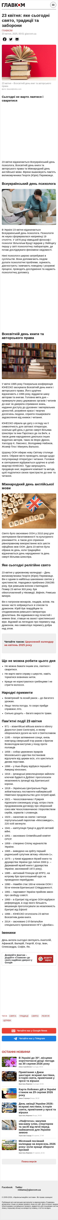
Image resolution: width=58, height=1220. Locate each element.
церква (7, 1020)
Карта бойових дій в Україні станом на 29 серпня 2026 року (37, 1092)
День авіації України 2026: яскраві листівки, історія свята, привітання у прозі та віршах (37, 1108)
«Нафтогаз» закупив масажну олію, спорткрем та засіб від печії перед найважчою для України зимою (36, 1126)
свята (12, 1016)
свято (35, 1016)
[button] (4, 39)
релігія (45, 1016)
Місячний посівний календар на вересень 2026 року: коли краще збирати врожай (37, 1145)
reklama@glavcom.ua (29, 1190)
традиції (23, 1016)
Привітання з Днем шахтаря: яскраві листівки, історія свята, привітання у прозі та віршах (37, 1076)
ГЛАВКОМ (7, 30)
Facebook (7, 1187)
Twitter (18, 1187)
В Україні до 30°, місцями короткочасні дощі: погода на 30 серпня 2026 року (36, 1060)
